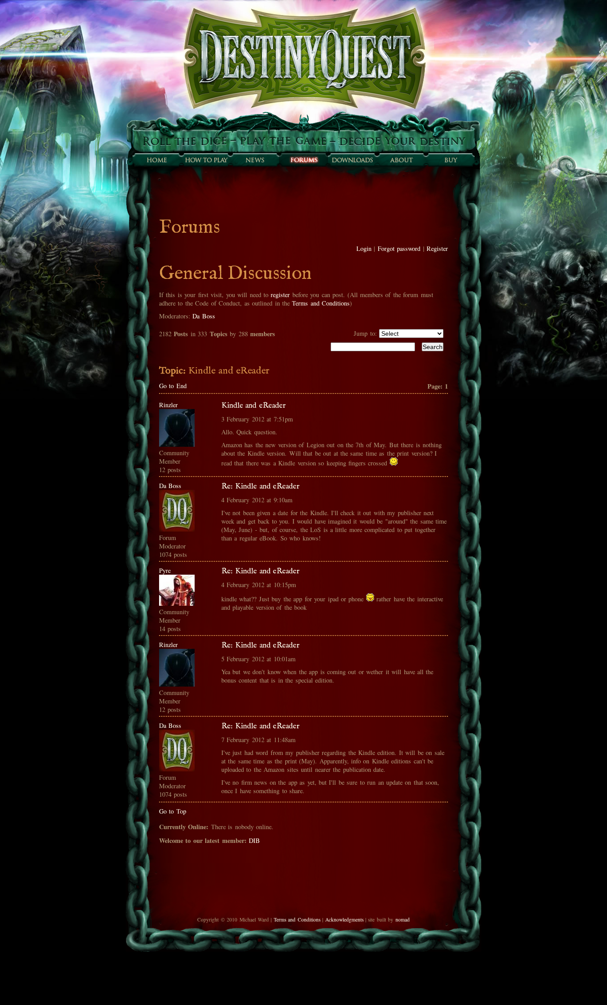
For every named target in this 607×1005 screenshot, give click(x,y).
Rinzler (168, 405)
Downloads (352, 160)
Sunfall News (254, 160)
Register (437, 248)
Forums (303, 160)
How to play (205, 160)
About (401, 160)
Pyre (165, 570)
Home (156, 160)
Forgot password (399, 248)
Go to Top (172, 811)
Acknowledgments (344, 919)
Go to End (173, 385)
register (280, 294)
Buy (450, 160)
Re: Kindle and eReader (260, 486)
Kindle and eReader (253, 405)
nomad (402, 919)
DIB (254, 840)
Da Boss (203, 316)
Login (363, 248)
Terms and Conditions (321, 303)
